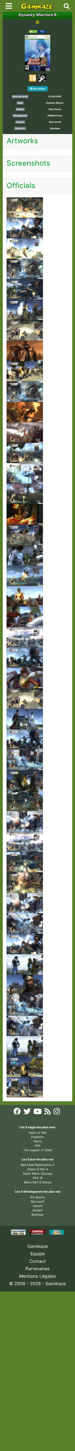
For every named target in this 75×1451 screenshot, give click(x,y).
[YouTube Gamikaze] (38, 1112)
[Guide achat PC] (38, 1232)
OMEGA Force (55, 115)
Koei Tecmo (55, 109)
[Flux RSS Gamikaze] (48, 1112)
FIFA (38, 1145)
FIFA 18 (38, 1178)
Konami (38, 1210)
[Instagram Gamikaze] (57, 1112)
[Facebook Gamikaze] (17, 1112)
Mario (38, 1141)
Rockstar (37, 1214)
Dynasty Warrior (55, 102)
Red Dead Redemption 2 (37, 1165)
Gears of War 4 (37, 1169)
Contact (37, 1261)
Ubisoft (38, 1206)
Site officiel (38, 88)
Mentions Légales (37, 1276)
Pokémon (37, 1137)
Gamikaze (37, 1246)
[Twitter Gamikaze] (27, 1112)
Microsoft (37, 1201)
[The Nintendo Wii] (19, 1232)
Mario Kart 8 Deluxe (38, 1182)
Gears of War (38, 1132)
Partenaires (37, 1268)
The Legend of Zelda (37, 1150)
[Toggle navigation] (9, 6)
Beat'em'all (55, 122)
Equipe (37, 1253)
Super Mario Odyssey (37, 1173)
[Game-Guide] (56, 1232)
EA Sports (38, 1197)
